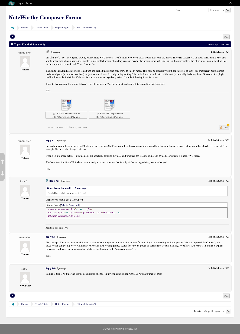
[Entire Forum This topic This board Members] (217, 10)
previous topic (213, 44)
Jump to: (197, 311)
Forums (24, 27)
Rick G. (24, 181)
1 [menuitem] (12, 36)
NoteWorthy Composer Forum (45, 17)
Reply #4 (50, 268)
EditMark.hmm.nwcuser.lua (68, 113)
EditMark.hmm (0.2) (86, 27)
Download (74, 205)
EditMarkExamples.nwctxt (111, 113)
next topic (225, 44)
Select (64, 205)
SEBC (24, 268)
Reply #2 (54, 180)
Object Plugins (62, 27)
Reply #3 (50, 236)
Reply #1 (50, 140)
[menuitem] (226, 37)
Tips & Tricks (41, 27)
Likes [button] (226, 127)
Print (226, 36)
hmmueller (24, 52)
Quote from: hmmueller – (67, 188)
